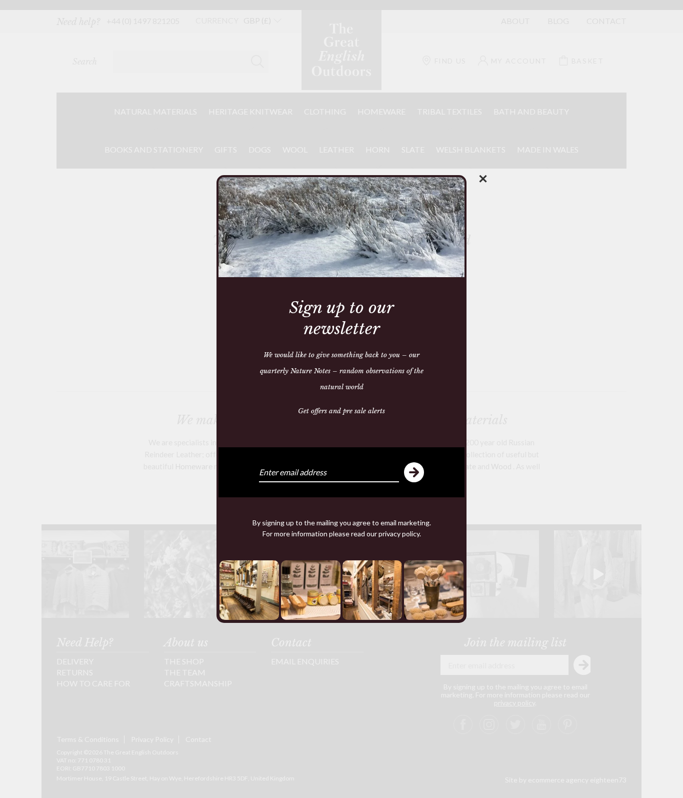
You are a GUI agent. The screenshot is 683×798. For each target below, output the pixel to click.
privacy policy (399, 533)
